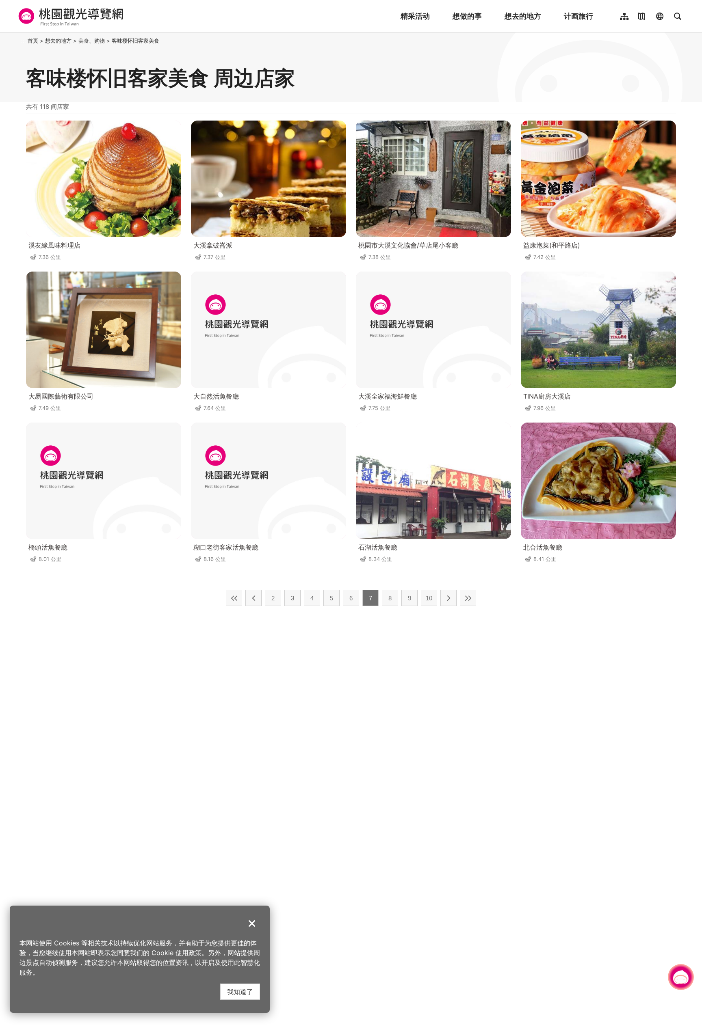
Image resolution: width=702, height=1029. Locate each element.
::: (23, 40)
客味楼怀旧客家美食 (135, 40)
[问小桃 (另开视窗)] (681, 977)
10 (429, 598)
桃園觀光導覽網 (69, 16)
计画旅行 (578, 16)
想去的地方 (523, 16)
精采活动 (415, 16)
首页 (33, 40)
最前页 (234, 598)
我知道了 (240, 991)
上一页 (253, 598)
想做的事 (467, 16)
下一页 (448, 598)
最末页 (468, 598)
